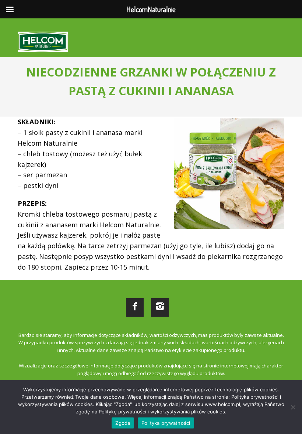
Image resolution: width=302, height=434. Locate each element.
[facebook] (135, 307)
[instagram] (160, 307)
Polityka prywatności (165, 423)
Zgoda (122, 423)
